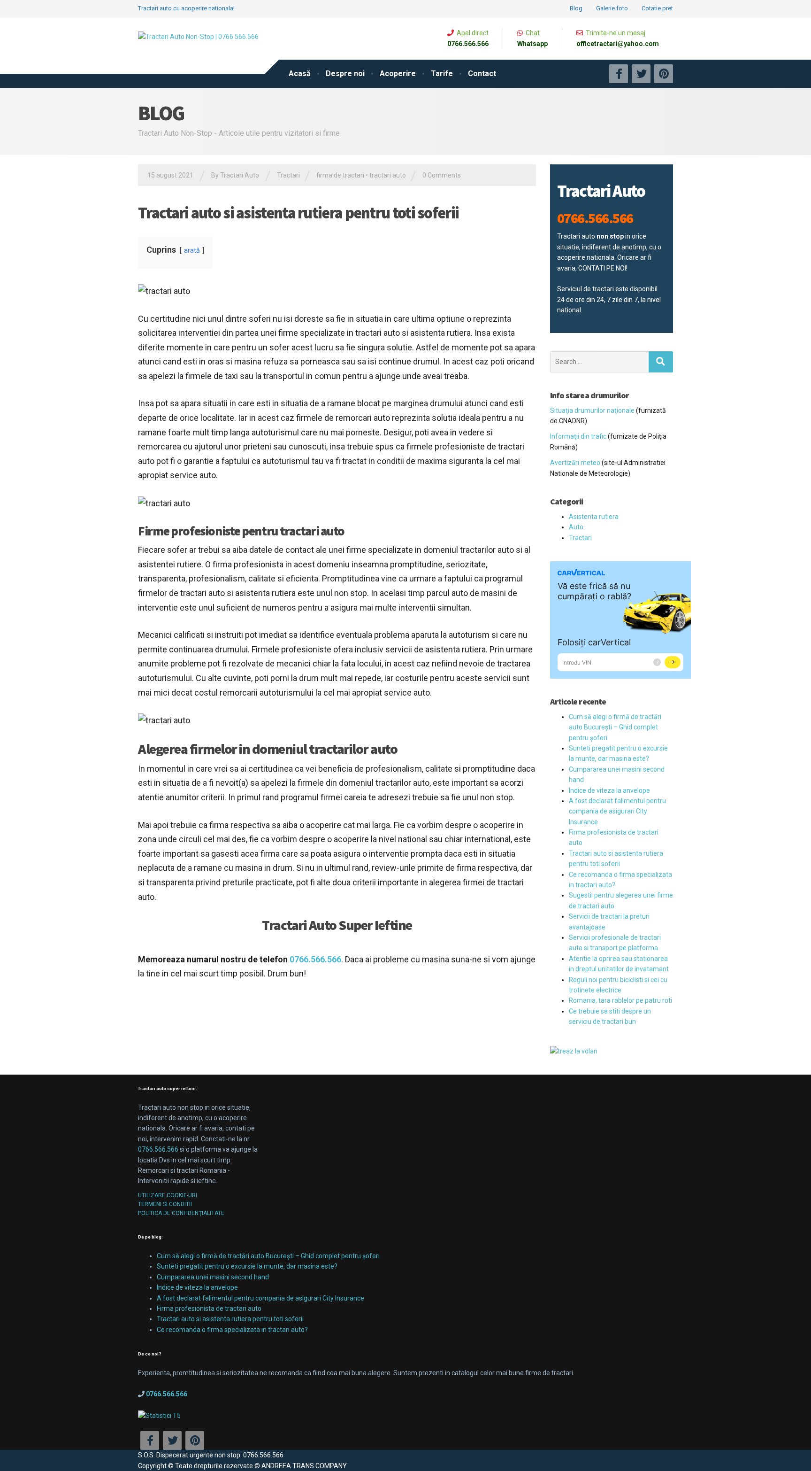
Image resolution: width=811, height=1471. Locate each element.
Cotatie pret (657, 8)
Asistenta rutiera (594, 516)
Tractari (288, 175)
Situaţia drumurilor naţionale (592, 410)
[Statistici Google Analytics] (159, 1414)
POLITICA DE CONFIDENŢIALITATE (181, 1213)
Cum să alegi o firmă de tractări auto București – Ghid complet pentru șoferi (615, 727)
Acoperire (398, 73)
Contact (482, 73)
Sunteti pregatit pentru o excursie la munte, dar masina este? (247, 1266)
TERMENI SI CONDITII (165, 1204)
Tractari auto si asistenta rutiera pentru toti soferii (230, 1319)
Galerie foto (612, 8)
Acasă (300, 73)
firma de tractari (340, 175)
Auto (576, 527)
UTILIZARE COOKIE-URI (167, 1195)
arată (192, 251)
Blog (576, 8)
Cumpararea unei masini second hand (213, 1277)
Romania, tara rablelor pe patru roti (620, 1000)
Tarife (442, 73)
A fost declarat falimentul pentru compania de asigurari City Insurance (617, 811)
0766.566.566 (158, 1149)
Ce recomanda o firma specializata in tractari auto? (232, 1329)
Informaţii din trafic (578, 436)
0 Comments (441, 175)
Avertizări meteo (575, 462)
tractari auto (387, 175)
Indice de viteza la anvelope (609, 790)
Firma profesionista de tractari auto (209, 1308)
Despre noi (345, 73)
